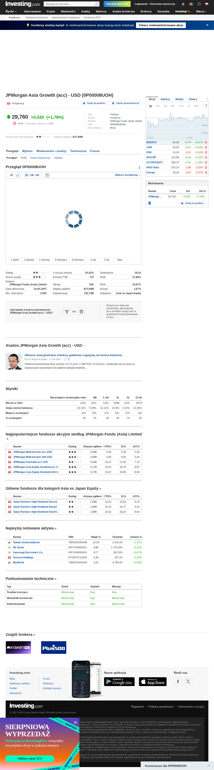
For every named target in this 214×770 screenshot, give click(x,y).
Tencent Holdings (23, 557)
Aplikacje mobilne (20, 683)
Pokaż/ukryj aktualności (47, 175)
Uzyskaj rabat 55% (117, 4)
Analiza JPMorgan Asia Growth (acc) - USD (44, 345)
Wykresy (101, 11)
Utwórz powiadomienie (127, 103)
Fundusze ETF (92, 17)
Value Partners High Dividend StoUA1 (35, 511)
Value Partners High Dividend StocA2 (35, 501)
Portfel (13, 688)
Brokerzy (146, 11)
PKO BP (151, 157)
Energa (150, 172)
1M (37, 175)
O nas (46, 678)
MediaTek (18, 562)
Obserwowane (32, 11)
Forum (94, 151)
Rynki (10, 11)
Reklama (48, 683)
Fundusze (14, 17)
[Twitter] (188, 681)
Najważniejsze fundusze (66, 17)
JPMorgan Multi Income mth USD (32, 457)
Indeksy (165, 99)
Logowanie (141, 4)
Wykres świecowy (11, 175)
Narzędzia (163, 11)
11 (69, 359)
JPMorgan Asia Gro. (160, 196)
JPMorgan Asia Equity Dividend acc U (35, 467)
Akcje (152, 99)
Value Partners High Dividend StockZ (35, 506)
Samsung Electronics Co (27, 552)
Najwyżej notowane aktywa (30, 528)
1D (26, 175)
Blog (12, 678)
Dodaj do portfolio (96, 103)
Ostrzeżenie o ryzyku (191, 706)
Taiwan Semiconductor (26, 542)
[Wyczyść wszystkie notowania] (149, 202)
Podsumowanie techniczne (30, 579)
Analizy (85, 11)
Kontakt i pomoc (52, 688)
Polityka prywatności (161, 706)
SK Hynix (18, 547)
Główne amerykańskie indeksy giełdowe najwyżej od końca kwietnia (73, 355)
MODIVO (151, 142)
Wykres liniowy (17, 175)
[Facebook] (178, 681)
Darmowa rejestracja (162, 4)
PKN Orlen (152, 167)
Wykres (27, 151)
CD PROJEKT (154, 162)
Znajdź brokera (19, 634)
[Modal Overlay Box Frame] (39, 744)
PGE (149, 152)
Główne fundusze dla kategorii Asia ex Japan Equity (52, 488)
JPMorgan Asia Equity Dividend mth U (35, 472)
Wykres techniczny (127, 175)
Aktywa (58, 157)
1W (32, 175)
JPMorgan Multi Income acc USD (32, 452)
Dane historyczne (40, 157)
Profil (24, 157)
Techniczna (78, 151)
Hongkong (115, 117)
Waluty (179, 99)
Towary (193, 99)
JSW (149, 147)
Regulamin (137, 706)
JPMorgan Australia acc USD (30, 462)
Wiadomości (68, 11)
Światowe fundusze (37, 17)
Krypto (51, 11)
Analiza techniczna (123, 11)
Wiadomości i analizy (51, 151)
